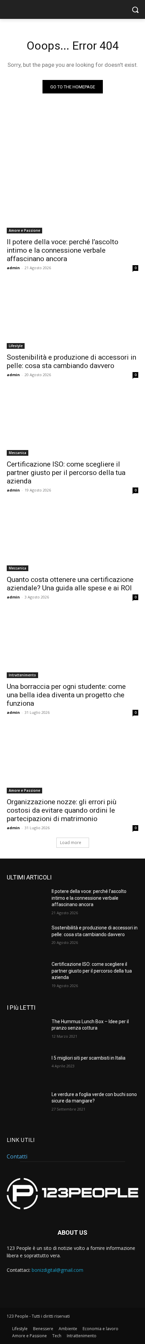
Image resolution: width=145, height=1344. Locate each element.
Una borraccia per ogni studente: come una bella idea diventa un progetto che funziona (66, 694)
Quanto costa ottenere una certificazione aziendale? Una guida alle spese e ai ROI (70, 584)
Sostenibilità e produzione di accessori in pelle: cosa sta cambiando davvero (71, 361)
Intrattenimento (22, 675)
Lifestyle (16, 345)
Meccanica (17, 452)
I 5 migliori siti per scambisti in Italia (88, 1058)
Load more (70, 842)
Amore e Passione (24, 230)
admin (13, 267)
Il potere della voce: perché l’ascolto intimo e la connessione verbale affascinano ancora (62, 250)
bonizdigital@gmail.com (57, 1270)
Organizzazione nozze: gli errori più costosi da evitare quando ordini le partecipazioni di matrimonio (61, 810)
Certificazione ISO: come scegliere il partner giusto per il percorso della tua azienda (66, 472)
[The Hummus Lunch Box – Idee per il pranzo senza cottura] (26, 1032)
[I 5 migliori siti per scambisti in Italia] (26, 1069)
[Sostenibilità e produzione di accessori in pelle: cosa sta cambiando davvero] (72, 316)
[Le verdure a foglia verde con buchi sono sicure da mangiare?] (26, 1105)
